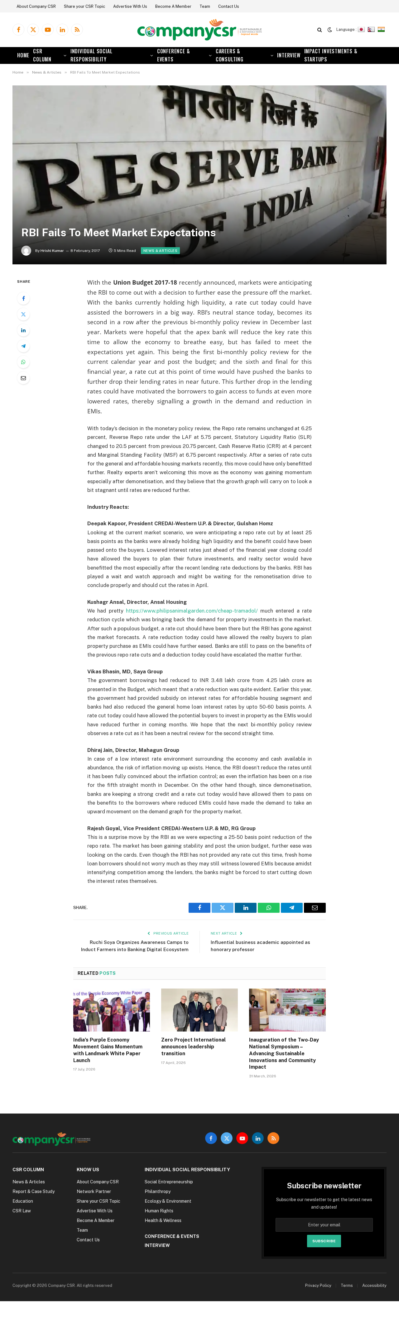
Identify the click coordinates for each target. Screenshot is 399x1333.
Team (205, 6)
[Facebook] (23, 298)
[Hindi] (382, 29)
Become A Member (173, 6)
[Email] (23, 378)
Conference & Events (173, 55)
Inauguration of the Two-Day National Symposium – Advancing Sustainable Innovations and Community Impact (284, 1053)
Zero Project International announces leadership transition (193, 1046)
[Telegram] (23, 346)
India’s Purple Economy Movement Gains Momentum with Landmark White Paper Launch (107, 1050)
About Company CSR (36, 6)
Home (23, 55)
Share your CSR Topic (84, 6)
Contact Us (228, 6)
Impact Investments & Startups (331, 55)
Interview (288, 55)
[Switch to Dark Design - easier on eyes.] (330, 29)
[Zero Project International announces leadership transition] (199, 1010)
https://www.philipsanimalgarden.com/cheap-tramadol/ (192, 611)
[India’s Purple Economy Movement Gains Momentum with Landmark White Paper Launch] (111, 1010)
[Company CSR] (199, 30)
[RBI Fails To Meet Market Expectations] (199, 174)
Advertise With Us (130, 6)
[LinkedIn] (23, 330)
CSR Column (42, 55)
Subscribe (324, 1241)
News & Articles (160, 251)
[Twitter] (23, 314)
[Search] (319, 30)
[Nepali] (372, 29)
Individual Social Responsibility (91, 55)
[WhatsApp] (23, 362)
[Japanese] (362, 29)
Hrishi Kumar (52, 250)
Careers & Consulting (229, 55)
